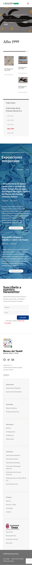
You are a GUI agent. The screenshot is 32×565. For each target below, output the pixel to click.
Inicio (6, 20)
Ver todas (19, 169)
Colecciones (13, 20)
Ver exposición (16, 228)
